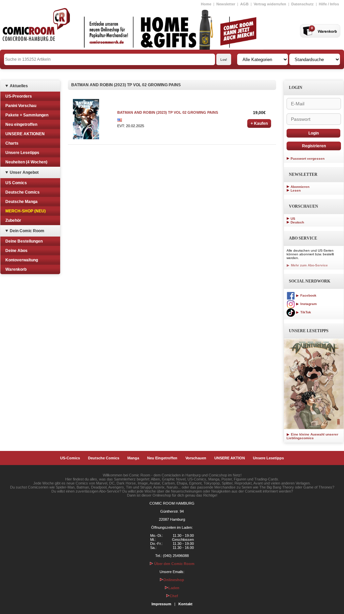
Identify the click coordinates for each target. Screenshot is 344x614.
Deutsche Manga (21, 201)
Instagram (308, 304)
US (293, 218)
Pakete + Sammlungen (26, 115)
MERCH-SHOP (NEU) (25, 211)
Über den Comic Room (174, 564)
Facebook (307, 295)
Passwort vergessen (308, 158)
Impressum (161, 604)
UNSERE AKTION (229, 458)
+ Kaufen (259, 123)
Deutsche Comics (22, 192)
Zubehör (13, 220)
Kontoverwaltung (21, 260)
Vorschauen (195, 458)
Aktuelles (19, 86)
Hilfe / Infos (329, 4)
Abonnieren (300, 187)
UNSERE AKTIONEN (25, 134)
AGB (244, 4)
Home (206, 4)
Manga (133, 458)
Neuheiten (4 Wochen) (26, 162)
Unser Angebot (24, 172)
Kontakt (185, 604)
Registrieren (314, 146)
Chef (174, 596)
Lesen (296, 190)
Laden (173, 588)
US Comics (16, 183)
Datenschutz (302, 4)
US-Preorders (18, 96)
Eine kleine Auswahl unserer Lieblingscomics (312, 436)
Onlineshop (173, 580)
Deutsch (297, 222)
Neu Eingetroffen (162, 458)
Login (313, 133)
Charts (11, 143)
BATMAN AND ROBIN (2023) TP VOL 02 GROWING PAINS (167, 112)
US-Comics (70, 458)
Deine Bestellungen (24, 241)
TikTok (305, 312)
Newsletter (225, 4)
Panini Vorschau (20, 105)
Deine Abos (16, 250)
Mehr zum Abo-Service (309, 265)
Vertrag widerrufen (270, 4)
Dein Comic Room (27, 230)
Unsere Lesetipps (22, 152)
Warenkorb (16, 269)
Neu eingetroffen (21, 124)
